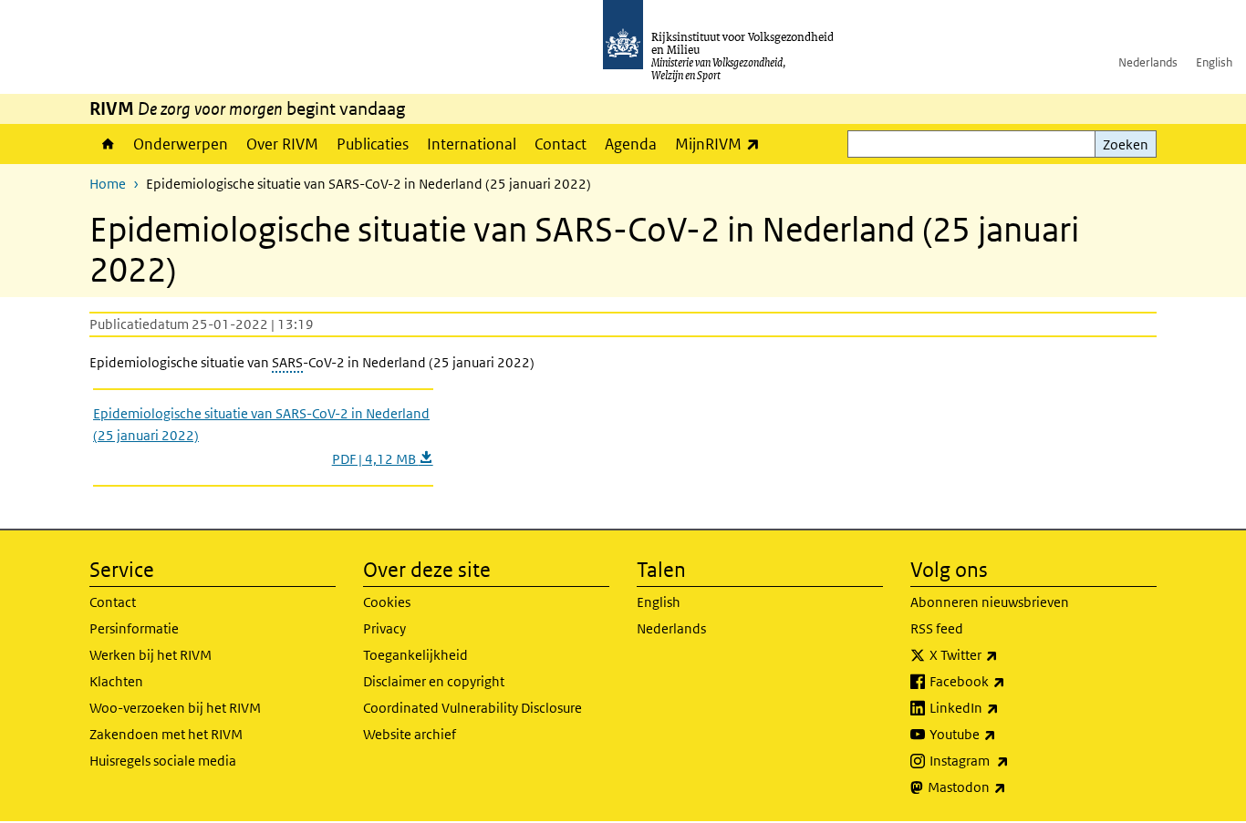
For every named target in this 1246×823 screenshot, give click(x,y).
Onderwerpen (180, 144)
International (471, 144)
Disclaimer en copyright (433, 681)
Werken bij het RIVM (150, 655)
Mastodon (1007, 786)
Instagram (1009, 760)
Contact (561, 144)
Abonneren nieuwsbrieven (989, 602)
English (1214, 62)
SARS (287, 362)
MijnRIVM (722, 143)
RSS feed (936, 628)
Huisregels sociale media (162, 760)
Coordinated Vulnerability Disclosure (472, 707)
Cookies (386, 602)
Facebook (1007, 681)
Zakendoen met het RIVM (166, 734)
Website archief (409, 734)
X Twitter (1003, 654)
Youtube (1002, 734)
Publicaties (373, 144)
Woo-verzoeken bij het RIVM (175, 707)
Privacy (384, 628)
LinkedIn (1004, 707)
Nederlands (1148, 62)
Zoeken (1125, 144)
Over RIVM (282, 144)
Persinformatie (134, 628)
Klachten (116, 681)
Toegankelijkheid (415, 655)
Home (106, 144)
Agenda (631, 144)
